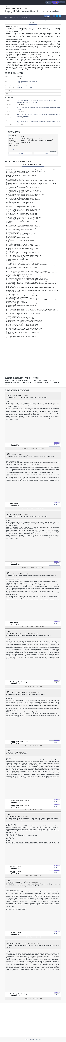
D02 (41, 810)
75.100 (35, 876)
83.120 (35, 937)
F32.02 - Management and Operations (27, 88)
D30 (40, 937)
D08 (41, 686)
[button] (47, 16)
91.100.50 (35, 686)
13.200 (19, 17)
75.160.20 (35, 810)
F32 (29, 17)
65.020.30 (24, 17)
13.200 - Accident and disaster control (27, 81)
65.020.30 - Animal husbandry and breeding (28, 83)
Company (32, 1039)
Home (26, 1039)
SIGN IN (62, 2)
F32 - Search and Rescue (23, 86)
